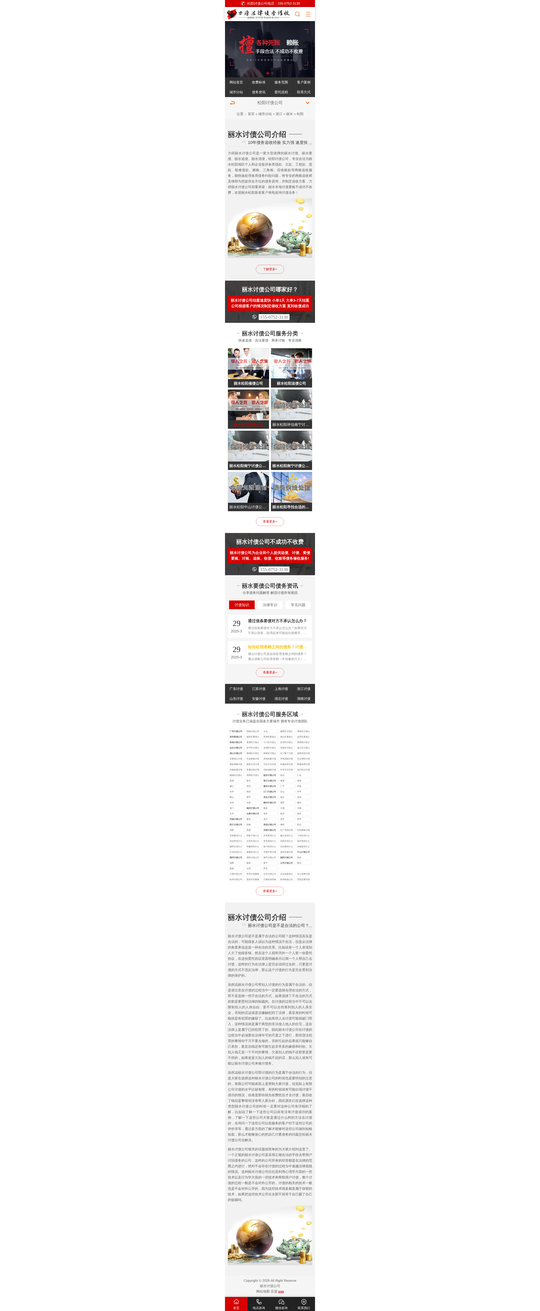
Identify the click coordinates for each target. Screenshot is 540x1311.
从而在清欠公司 (253, 841)
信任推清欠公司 (286, 846)
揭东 (299, 857)
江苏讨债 (259, 689)
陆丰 (299, 813)
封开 (232, 791)
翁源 (232, 780)
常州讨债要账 (253, 874)
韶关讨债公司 (269, 775)
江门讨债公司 (269, 791)
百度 (274, 1291)
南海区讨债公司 (269, 753)
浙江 (279, 114)
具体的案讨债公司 (269, 759)
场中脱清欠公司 (303, 841)
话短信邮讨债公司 (269, 770)
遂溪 (282, 780)
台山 (282, 791)
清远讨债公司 (269, 824)
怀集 (299, 786)
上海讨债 (281, 689)
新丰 (249, 780)
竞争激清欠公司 (269, 841)
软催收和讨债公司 (286, 764)
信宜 (249, 802)
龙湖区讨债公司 (269, 748)
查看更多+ (270, 521)
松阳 (300, 114)
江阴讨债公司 (236, 874)
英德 (249, 830)
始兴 (282, 775)
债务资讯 (259, 92)
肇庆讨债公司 (269, 786)
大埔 (282, 808)
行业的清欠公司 (236, 852)
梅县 (265, 808)
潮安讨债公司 (253, 857)
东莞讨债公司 (269, 830)
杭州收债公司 (286, 879)
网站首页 (236, 82)
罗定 (265, 868)
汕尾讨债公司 (253, 813)
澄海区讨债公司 (286, 748)
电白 (282, 797)
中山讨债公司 (303, 852)
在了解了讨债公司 (286, 753)
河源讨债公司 (236, 819)
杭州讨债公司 (236, 879)
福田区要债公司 (253, 737)
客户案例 (303, 82)
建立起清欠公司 (286, 836)
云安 (249, 868)
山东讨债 (236, 699)
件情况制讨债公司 (286, 759)
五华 (232, 813)
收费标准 (259, 82)
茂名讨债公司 (269, 797)
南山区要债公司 (286, 737)
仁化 (299, 775)
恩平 (249, 797)
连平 (282, 819)
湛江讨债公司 (269, 780)
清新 (232, 830)
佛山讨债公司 (236, 753)
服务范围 (281, 82)
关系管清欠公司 (269, 836)
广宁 (282, 786)
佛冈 (282, 824)
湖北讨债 (281, 699)
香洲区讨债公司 (253, 742)
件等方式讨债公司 (286, 770)
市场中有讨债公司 (269, 852)
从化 (265, 731)
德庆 (249, 791)
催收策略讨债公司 (236, 764)
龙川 (265, 819)
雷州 (249, 786)
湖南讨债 (303, 699)
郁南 (232, 868)
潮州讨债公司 (236, 857)
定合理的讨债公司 (303, 759)
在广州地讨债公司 (286, 830)
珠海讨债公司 (236, 742)
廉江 (232, 786)
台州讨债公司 (269, 874)
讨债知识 (242, 605)
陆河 (282, 813)
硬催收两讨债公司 (303, 764)
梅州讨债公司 (253, 808)
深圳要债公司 (236, 737)
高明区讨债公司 (253, 775)
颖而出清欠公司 (236, 846)
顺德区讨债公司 (236, 775)
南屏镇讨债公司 (303, 742)
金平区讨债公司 (253, 748)
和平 (299, 819)
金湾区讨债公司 (286, 742)
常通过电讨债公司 (253, 770)
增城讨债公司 (253, 731)
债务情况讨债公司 (303, 753)
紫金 (249, 819)
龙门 (232, 808)
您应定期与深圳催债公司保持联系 (303, 879)
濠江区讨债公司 (303, 748)
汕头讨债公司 (236, 748)
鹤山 (232, 797)
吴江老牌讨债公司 (303, 874)
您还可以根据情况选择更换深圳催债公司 (253, 879)
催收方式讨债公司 (253, 764)
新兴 (299, 863)
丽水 (289, 114)
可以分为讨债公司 (269, 764)
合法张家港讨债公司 (286, 874)
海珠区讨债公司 (303, 731)
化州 (232, 802)
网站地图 (263, 1291)
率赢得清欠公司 (253, 846)
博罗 (282, 802)
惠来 (249, 863)
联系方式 (303, 92)
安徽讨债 (259, 699)
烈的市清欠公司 (286, 841)
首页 (251, 114)
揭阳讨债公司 (286, 857)
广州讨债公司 (236, 731)
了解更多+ (270, 269)
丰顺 (299, 808)
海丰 (265, 813)
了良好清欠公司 (303, 836)
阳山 (299, 824)
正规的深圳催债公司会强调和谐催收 (269, 879)
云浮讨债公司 (286, 863)
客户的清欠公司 (269, 846)
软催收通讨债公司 (236, 770)
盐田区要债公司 (303, 737)
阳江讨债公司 (236, 824)
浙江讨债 (303, 689)
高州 (299, 797)
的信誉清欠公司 (236, 841)
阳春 (249, 824)
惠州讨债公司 (269, 802)
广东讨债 (236, 689)
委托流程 (281, 92)
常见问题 (298, 605)
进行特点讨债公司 (303, 770)
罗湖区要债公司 (269, 737)
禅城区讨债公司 (253, 753)
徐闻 (299, 780)
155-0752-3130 (274, 317)
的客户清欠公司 (253, 836)
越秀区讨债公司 (286, 731)
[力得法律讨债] (259, 13)
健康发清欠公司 (253, 852)
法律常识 (270, 605)
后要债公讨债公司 (236, 759)
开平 (299, 791)
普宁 (265, 863)
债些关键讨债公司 (286, 852)
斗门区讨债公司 (269, 742)
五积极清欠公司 (236, 836)
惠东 (299, 802)
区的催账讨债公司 (303, 830)
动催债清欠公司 (303, 846)
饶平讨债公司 (269, 857)
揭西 (232, 863)
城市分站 (236, 92)
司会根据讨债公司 (253, 759)
